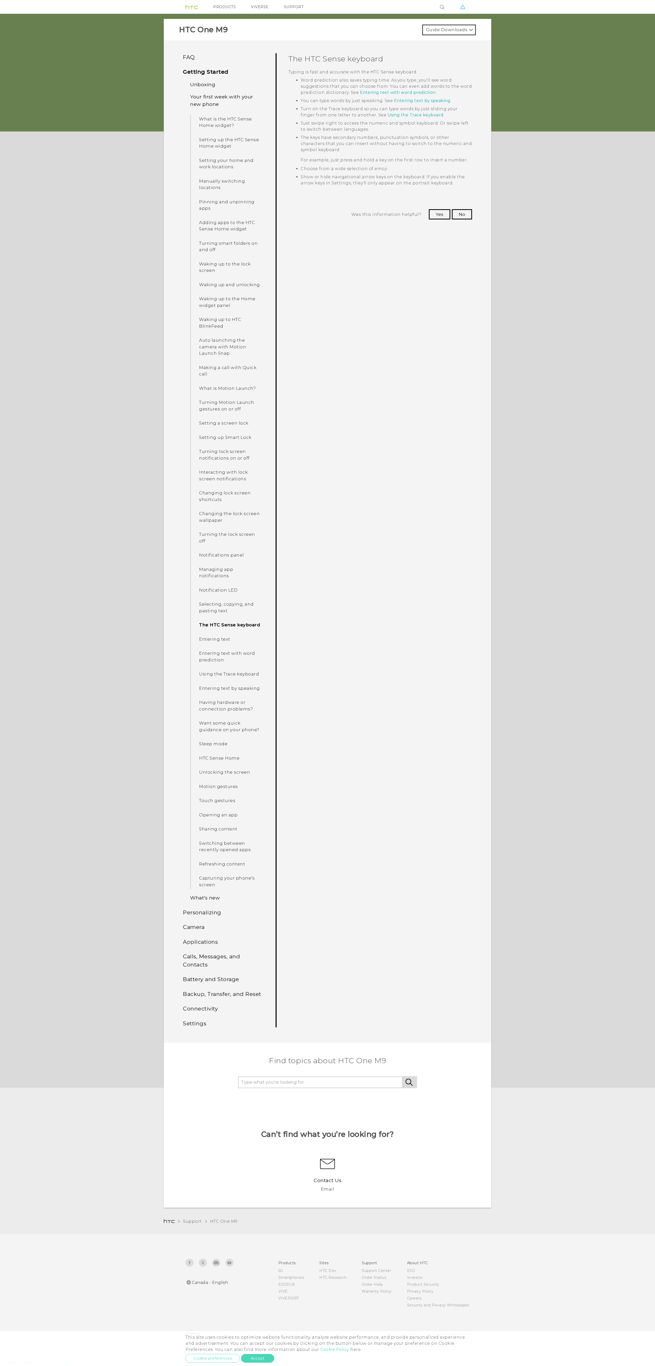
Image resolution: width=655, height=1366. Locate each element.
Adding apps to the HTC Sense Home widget (227, 226)
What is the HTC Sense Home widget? (225, 122)
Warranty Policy (377, 1291)
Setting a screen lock (223, 423)
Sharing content (218, 828)
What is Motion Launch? (227, 388)
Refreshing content (222, 864)
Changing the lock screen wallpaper (229, 517)
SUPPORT (294, 7)
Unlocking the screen (224, 772)
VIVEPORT (288, 1298)
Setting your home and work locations (226, 164)
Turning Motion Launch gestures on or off (226, 406)
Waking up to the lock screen (225, 267)
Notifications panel (221, 555)
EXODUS (286, 1284)
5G (280, 1270)
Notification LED (218, 590)
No (462, 214)
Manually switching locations (222, 184)
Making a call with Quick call (227, 371)
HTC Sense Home (219, 758)
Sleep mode (213, 743)
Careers (414, 1298)
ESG (411, 1270)
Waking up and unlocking (229, 284)
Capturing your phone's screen (227, 881)
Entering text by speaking (229, 688)
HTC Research (332, 1277)
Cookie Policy (334, 1349)
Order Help (372, 1284)
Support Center (376, 1270)
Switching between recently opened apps (225, 846)
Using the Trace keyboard (229, 673)
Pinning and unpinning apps (227, 205)
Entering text (214, 639)
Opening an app (218, 814)
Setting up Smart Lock (225, 437)
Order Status (374, 1277)
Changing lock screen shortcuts (224, 496)
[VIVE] (462, 7)
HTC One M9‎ (224, 1221)
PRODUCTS (224, 7)
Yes (439, 214)
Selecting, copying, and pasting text (226, 607)
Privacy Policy (420, 1291)
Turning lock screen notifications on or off (224, 455)
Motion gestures (218, 786)
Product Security (423, 1284)
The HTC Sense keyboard (229, 624)
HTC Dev (327, 1270)
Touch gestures (217, 800)
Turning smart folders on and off (228, 246)
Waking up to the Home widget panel (227, 302)
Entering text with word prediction (227, 656)
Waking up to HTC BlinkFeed (220, 323)
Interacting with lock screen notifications (223, 475)
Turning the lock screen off (227, 537)
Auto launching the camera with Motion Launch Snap (222, 347)
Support (192, 1221)
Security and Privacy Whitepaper (438, 1305)
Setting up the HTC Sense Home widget (229, 143)
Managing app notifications (216, 573)
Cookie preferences (212, 1358)
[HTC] (191, 7)
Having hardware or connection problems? (226, 706)
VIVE (283, 1291)
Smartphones (291, 1277)
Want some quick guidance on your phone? (229, 726)
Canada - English (210, 1282)
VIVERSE (260, 7)
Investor (415, 1277)
